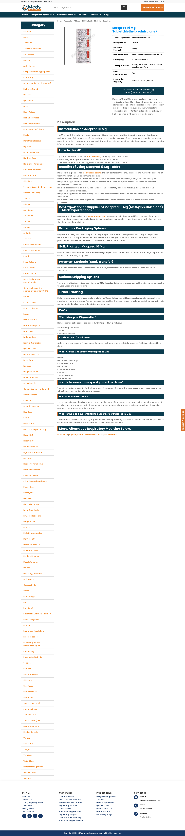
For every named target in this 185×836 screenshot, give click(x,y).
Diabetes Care (103, 811)
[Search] (124, 7)
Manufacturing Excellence (71, 820)
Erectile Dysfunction (105, 802)
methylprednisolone (92, 173)
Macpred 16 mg (94, 156)
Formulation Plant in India (70, 802)
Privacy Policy (28, 808)
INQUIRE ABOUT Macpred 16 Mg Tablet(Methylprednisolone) (138, 91)
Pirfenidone (62, 434)
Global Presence (66, 796)
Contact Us (95, 14)
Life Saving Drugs (104, 814)
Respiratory (69, 21)
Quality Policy (65, 808)
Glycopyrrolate (76, 434)
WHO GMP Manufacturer (70, 799)
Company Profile (65, 14)
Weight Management (41, 14)
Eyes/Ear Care (102, 805)
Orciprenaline (110, 434)
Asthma (100, 799)
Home (25, 14)
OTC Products (28, 811)
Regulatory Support (68, 814)
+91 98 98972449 (154, 1)
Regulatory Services (68, 805)
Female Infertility (104, 808)
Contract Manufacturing (70, 817)
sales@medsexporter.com (36, 1)
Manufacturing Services (70, 811)
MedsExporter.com (97, 216)
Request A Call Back (152, 7)
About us (83, 14)
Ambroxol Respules (94, 434)
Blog (106, 14)
